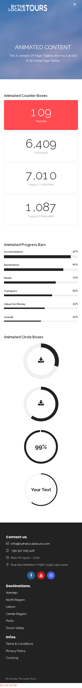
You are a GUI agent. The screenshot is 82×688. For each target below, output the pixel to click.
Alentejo (12, 592)
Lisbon (10, 607)
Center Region (16, 614)
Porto (10, 621)
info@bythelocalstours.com (30, 544)
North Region (15, 600)
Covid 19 (12, 658)
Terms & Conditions (19, 644)
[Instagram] (51, 575)
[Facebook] (31, 575)
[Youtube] (41, 575)
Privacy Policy (15, 651)
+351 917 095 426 (23, 550)
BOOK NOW (8, 685)
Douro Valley (15, 628)
